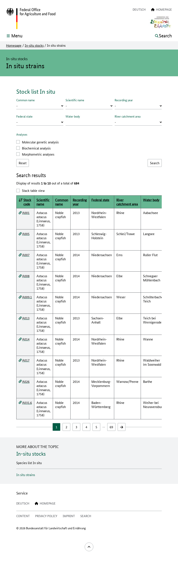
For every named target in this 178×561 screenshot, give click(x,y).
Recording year (124, 100)
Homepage (13, 45)
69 (111, 427)
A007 (26, 254)
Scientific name (75, 100)
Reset (22, 163)
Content (23, 516)
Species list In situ (29, 462)
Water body (73, 116)
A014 (26, 339)
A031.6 (27, 402)
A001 (26, 212)
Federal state (24, 116)
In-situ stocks (34, 45)
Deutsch (139, 9)
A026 (26, 381)
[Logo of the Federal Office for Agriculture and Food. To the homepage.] (30, 19)
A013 (26, 318)
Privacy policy (46, 516)
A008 (26, 276)
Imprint (69, 516)
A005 (26, 233)
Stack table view (33, 190)
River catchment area (127, 116)
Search (85, 516)
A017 (26, 360)
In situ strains (25, 474)
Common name (25, 100)
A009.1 (27, 297)
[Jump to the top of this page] (89, 547)
